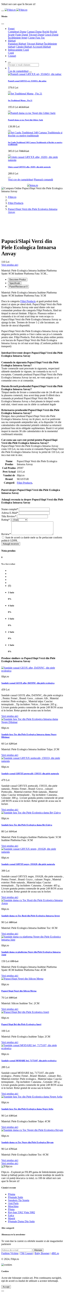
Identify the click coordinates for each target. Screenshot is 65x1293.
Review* (6, 534)
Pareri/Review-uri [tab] (18, 286)
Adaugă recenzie (11, 544)
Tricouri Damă (36, 34)
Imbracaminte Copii (18, 49)
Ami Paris (13, 1203)
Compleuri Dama (17, 31)
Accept (6, 1287)
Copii (11, 52)
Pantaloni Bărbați (17, 43)
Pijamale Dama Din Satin (21, 1221)
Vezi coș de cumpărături (20, 179)
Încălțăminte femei (17, 37)
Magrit (11, 1218)
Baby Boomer (42, 1253)
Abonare (38, 1250)
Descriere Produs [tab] (17, 279)
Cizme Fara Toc (36, 37)
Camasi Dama (34, 31)
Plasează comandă (43, 179)
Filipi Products (15, 203)
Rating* (5, 519)
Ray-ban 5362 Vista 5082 (21, 1212)
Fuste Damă (21, 34)
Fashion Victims (9, 1253)
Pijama (11, 1194)
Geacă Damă (51, 34)
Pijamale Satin (15, 1197)
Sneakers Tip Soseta (18, 1200)
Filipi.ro (12, 197)
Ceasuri (12, 55)
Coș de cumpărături (18, 71)
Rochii (45, 31)
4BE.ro (55, 1253)
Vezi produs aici (9, 264)
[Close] (2, 23)
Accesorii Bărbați (41, 46)
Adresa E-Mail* (9, 512)
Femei (11, 28)
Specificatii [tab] (14, 283)
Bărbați (12, 40)
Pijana (11, 1209)
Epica (11, 1215)
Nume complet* (9, 509)
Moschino (13, 1206)
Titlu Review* (8, 516)
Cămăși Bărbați (24, 46)
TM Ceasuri (26, 1253)
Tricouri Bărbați (35, 43)
